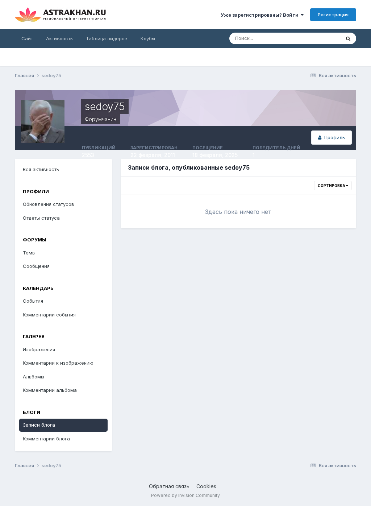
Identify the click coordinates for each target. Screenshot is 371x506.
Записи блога (39, 425)
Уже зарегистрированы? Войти (261, 15)
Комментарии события (49, 315)
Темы (29, 253)
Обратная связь (169, 486)
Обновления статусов (48, 204)
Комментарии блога (46, 438)
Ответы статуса (41, 218)
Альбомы (33, 377)
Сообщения (36, 266)
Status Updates (313, 38)
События (33, 301)
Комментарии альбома (50, 390)
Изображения (39, 349)
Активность (59, 38)
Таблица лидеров (107, 38)
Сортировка (332, 185)
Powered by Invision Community (185, 495)
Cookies (206, 486)
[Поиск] (348, 38)
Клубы (148, 38)
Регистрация (333, 14)
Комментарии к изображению (58, 363)
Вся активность (41, 169)
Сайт (27, 38)
